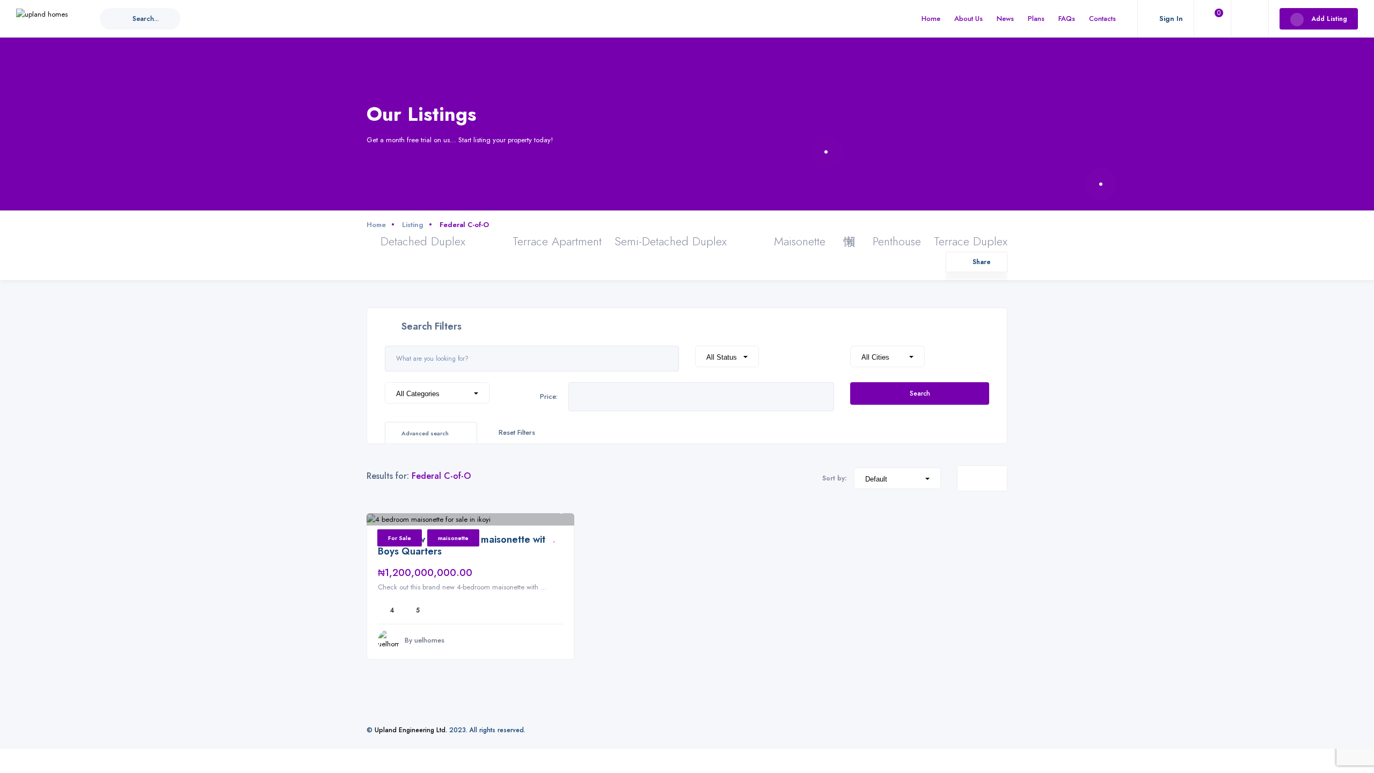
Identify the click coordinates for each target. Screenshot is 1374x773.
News (1005, 18)
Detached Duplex (423, 241)
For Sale (399, 538)
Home (931, 18)
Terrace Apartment (557, 241)
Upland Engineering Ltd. (411, 729)
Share (982, 261)
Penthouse (897, 241)
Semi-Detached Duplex (671, 241)
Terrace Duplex (970, 241)
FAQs (1066, 18)
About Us (968, 18)
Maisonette (799, 241)
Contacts (1102, 18)
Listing (412, 225)
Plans (1036, 18)
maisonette (453, 538)
